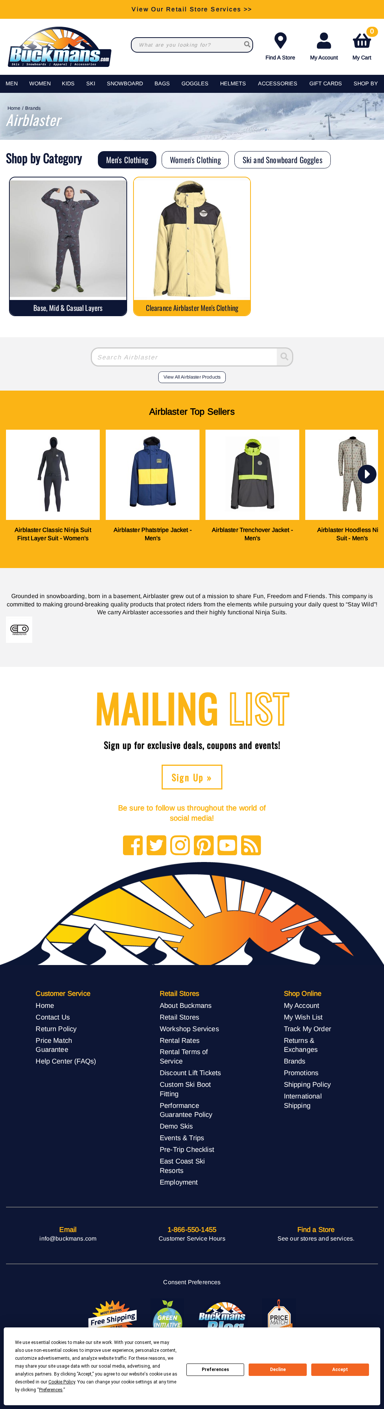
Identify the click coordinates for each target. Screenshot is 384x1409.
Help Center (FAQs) (66, 1061)
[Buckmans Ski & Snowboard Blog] (223, 1319)
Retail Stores (179, 1017)
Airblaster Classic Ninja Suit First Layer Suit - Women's (53, 534)
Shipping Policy (307, 1084)
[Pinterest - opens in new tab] (204, 846)
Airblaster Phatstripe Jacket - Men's (153, 534)
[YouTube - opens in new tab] (227, 846)
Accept (340, 1369)
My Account (324, 58)
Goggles (195, 83)
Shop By (366, 83)
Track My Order (307, 1029)
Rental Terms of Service (184, 1056)
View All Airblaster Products (192, 377)
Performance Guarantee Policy (186, 1110)
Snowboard (125, 83)
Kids (68, 83)
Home (14, 108)
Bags (162, 83)
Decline (278, 1369)
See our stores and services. (316, 1238)
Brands (32, 108)
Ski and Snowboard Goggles (282, 159)
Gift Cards (325, 83)
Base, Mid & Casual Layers (67, 307)
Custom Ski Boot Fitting (185, 1089)
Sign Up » (192, 777)
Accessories (277, 83)
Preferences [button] (51, 1389)
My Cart (363, 45)
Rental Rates (180, 1040)
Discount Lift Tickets (190, 1073)
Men (12, 83)
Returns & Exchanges (301, 1045)
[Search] (285, 357)
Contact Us (53, 1017)
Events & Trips (182, 1138)
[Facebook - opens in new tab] (133, 846)
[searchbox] (247, 45)
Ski (90, 83)
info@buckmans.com (67, 1238)
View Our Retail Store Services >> (192, 9)
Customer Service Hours (192, 1238)
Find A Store (280, 58)
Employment (179, 1182)
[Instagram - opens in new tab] (180, 846)
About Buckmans (186, 1005)
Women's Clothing (195, 159)
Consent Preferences (191, 1282)
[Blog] (251, 846)
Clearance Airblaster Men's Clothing (192, 307)
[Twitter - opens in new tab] (156, 846)
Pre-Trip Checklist (187, 1149)
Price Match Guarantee (54, 1045)
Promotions (301, 1073)
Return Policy (56, 1029)
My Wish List (303, 1017)
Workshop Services (189, 1029)
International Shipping (303, 1100)
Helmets (233, 83)
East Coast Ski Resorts (182, 1165)
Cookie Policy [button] (61, 1382)
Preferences (215, 1369)
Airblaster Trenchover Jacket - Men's (252, 534)
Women (40, 83)
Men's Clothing (127, 159)
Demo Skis (176, 1126)
